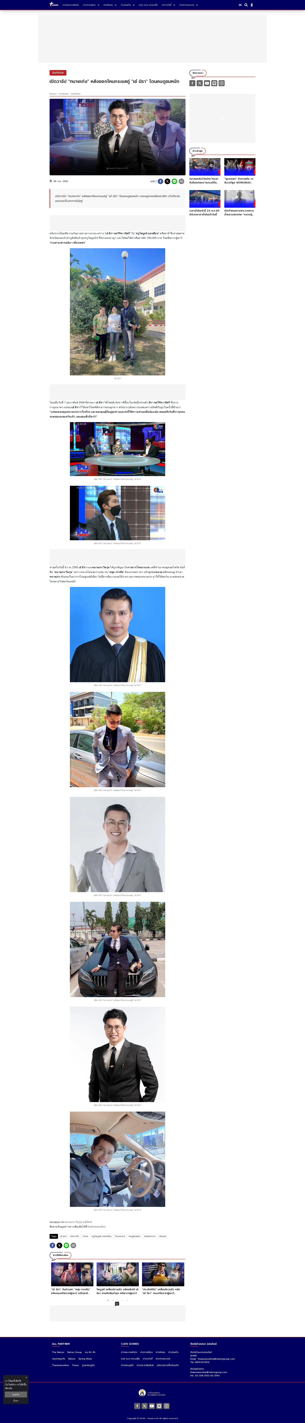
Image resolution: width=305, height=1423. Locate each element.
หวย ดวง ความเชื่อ (130, 1358)
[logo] (54, 5)
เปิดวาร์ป (74, 1236)
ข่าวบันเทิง (63, 93)
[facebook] (160, 181)
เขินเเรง (162, 1236)
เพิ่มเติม (8, 1388)
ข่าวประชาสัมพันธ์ (145, 1365)
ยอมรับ (16, 1394)
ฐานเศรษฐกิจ (88, 1365)
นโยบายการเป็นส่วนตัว (168, 1365)
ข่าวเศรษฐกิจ (127, 1365)
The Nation (58, 1352)
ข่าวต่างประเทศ (163, 1358)
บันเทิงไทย (75, 93)
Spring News (85, 1358)
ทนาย (85, 1236)
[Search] (246, 5)
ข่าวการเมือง (146, 1352)
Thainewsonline (60, 1365)
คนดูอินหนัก (134, 1236)
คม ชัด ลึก (90, 1352)
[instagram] (222, 83)
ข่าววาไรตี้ (147, 1358)
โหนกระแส (120, 1236)
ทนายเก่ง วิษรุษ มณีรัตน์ (78, 1222)
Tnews (75, 1365)
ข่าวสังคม (160, 1352)
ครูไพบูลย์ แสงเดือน (102, 1236)
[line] (174, 181)
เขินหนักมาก (150, 1236)
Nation (71, 1358)
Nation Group (74, 1352)
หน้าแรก (53, 93)
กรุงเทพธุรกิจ (58, 1358)
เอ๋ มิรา (63, 1236)
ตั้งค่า (16, 1400)
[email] (181, 181)
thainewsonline (97, 1226)
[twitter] (167, 181)
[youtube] (207, 83)
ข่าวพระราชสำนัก (129, 1352)
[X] (200, 83)
